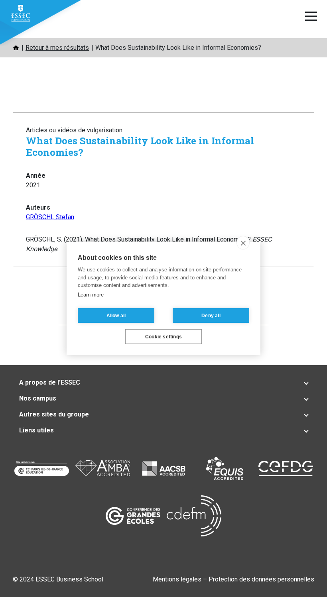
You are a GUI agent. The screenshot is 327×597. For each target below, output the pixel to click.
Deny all (211, 315)
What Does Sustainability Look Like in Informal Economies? (140, 146)
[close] (243, 242)
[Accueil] (16, 48)
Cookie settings (163, 337)
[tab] (163, 382)
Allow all (116, 315)
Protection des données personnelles (261, 579)
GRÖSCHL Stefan (50, 217)
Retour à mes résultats (57, 47)
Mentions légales (177, 579)
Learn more (91, 295)
